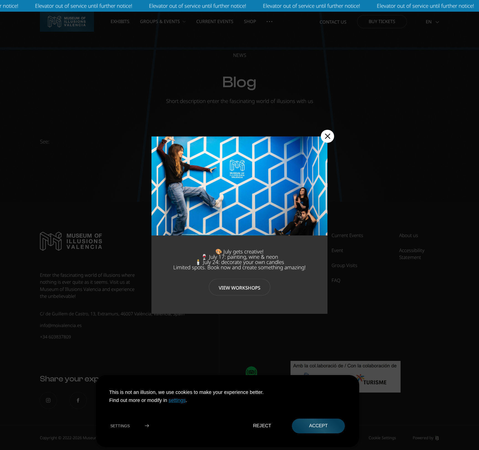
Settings (120, 426)
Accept (318, 425)
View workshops (239, 288)
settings (177, 400)
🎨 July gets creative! (239, 251)
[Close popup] (327, 136)
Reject (262, 425)
